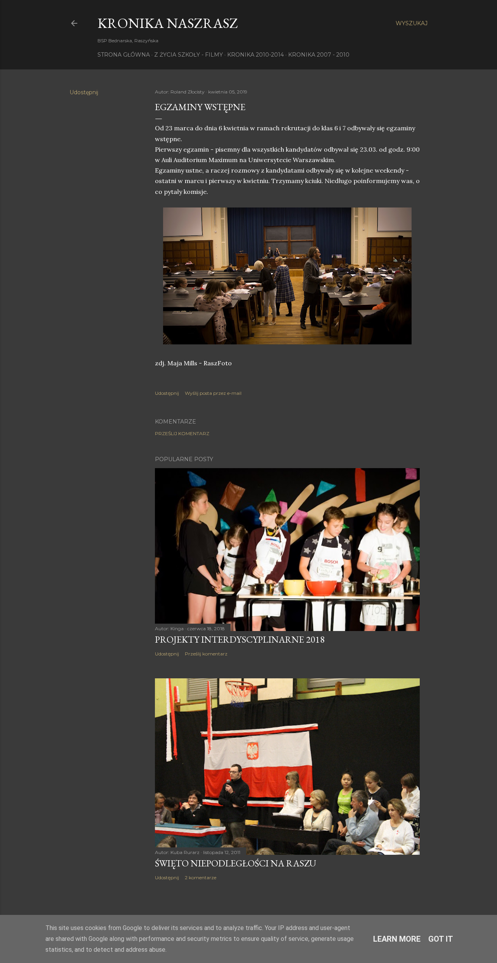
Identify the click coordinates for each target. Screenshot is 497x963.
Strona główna (123, 54)
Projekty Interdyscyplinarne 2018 (240, 639)
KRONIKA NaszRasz (167, 23)
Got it (440, 939)
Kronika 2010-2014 (255, 54)
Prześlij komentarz (182, 433)
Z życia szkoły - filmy (188, 54)
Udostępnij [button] (84, 92)
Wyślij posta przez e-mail (213, 393)
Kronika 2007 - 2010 (318, 54)
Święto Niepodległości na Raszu (235, 863)
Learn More (397, 939)
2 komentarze (200, 877)
